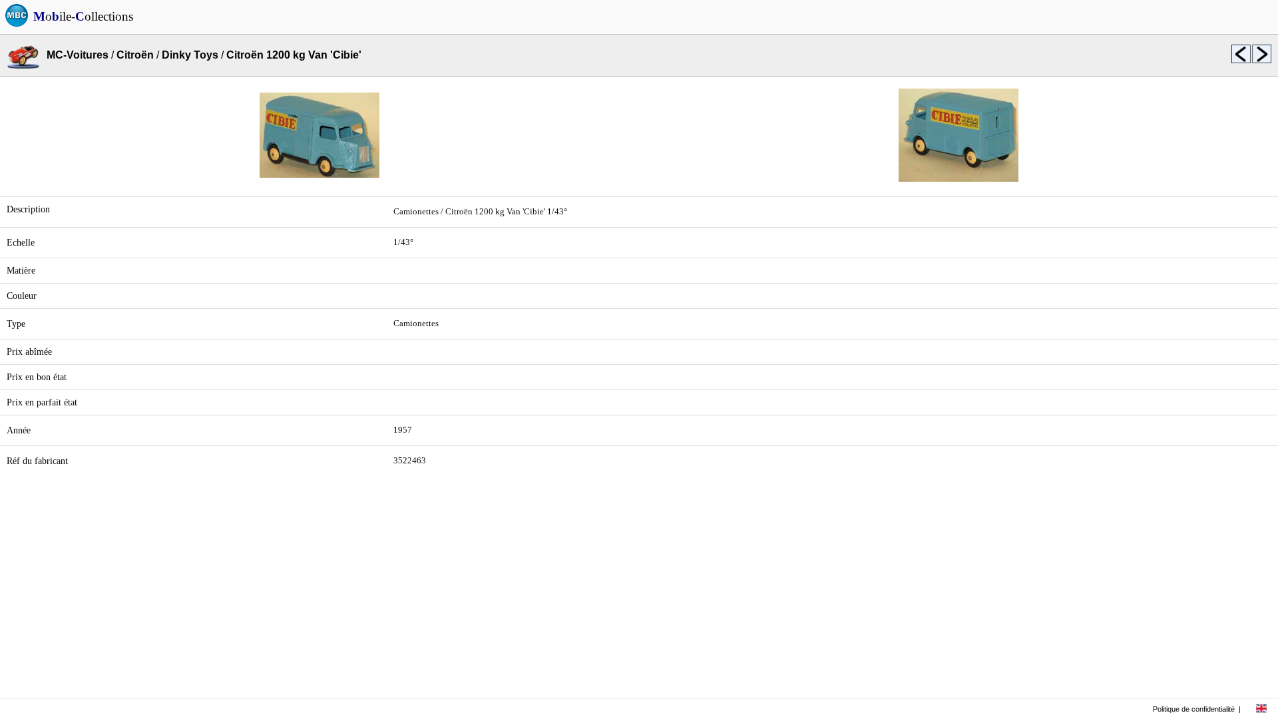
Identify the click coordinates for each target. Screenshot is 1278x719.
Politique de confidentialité (1194, 709)
